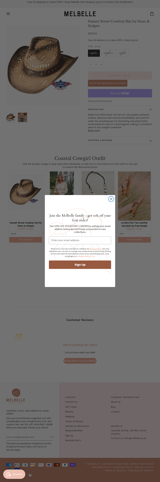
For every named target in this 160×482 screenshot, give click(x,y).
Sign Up (80, 265)
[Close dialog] (111, 199)
